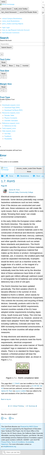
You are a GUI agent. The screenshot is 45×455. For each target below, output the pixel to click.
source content (20, 391)
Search (4, 452)
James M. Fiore (14, 190)
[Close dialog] (1, 158)
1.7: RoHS (16, 383)
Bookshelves (25, 176)
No (13, 418)
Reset (3, 62)
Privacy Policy (6, 442)
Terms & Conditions (18, 442)
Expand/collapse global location (43, 175)
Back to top (5, 399)
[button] (7, 136)
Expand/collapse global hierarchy (3, 176)
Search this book (6, 40)
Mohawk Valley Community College (21, 192)
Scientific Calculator (11, 120)
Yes (5, 418)
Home (11, 176)
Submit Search (6, 47)
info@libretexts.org (9, 446)
